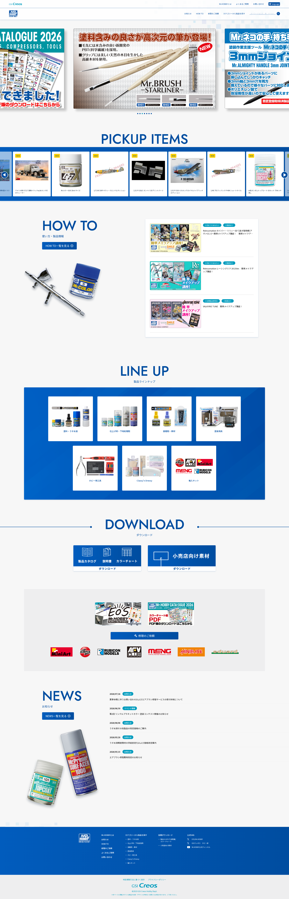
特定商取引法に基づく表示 (134, 879)
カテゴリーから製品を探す (136, 835)
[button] (4, 174)
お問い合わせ (258, 4)
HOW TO (199, 13)
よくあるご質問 (242, 4)
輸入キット (131, 863)
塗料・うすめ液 (133, 839)
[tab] (137, 113)
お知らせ (188, 13)
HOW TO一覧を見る (57, 246)
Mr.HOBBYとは (225, 4)
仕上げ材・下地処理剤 (135, 843)
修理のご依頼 (213, 13)
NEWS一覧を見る (56, 716)
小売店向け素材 (166, 845)
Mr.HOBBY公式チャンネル (201, 847)
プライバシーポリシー (157, 879)
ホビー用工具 (132, 855)
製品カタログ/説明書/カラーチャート (168, 840)
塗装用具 (131, 851)
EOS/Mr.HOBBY (197, 839)
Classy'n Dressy (133, 859)
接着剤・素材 (132, 847)
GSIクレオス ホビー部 (200, 843)
